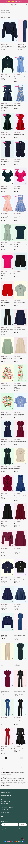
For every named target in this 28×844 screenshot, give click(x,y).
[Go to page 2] (21, 758)
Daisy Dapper (4, 44)
